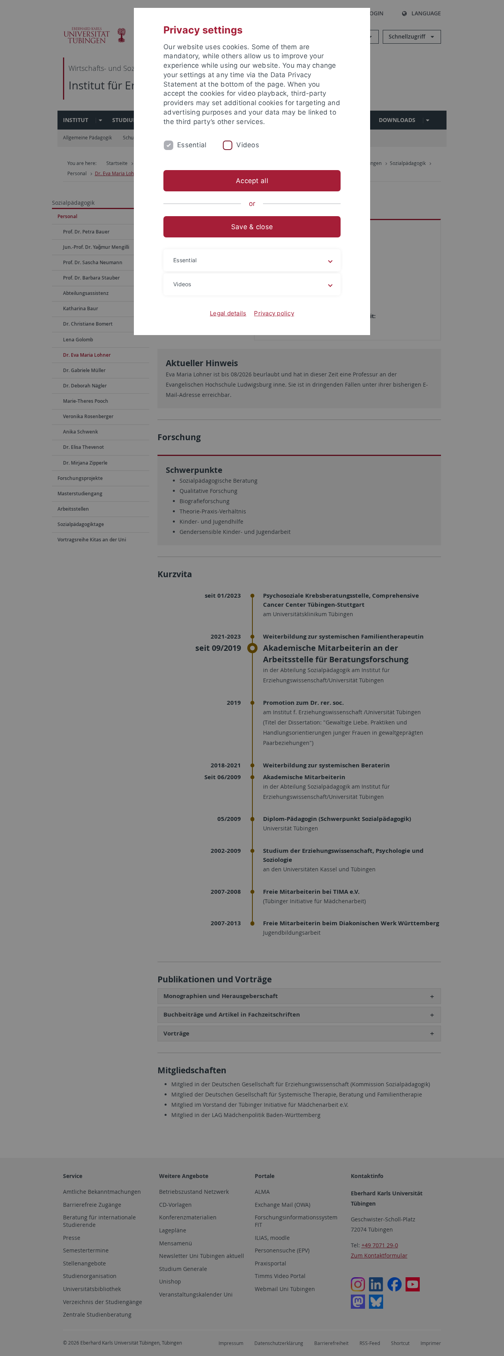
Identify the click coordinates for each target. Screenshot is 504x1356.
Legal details (228, 313)
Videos (247, 145)
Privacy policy (274, 313)
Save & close (252, 227)
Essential (191, 145)
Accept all (252, 181)
